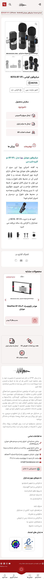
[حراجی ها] (30, 575)
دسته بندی (38, 577)
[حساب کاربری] (14, 575)
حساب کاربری (14, 577)
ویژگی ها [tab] (11, 146)
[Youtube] (9, 563)
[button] (37, 38)
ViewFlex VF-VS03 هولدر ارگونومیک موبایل (22, 308)
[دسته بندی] (38, 575)
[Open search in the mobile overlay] (10, 4)
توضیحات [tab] (28, 146)
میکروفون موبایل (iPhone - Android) (21, 13)
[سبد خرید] (5, 575)
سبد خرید (4, 577)
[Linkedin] (4, 563)
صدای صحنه (38, 13)
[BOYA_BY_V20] (22, 38)
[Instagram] (7, 563)
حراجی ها (30, 577)
